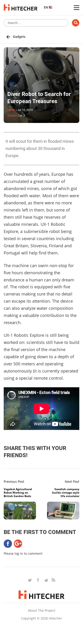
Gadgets (19, 37)
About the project (41, 610)
